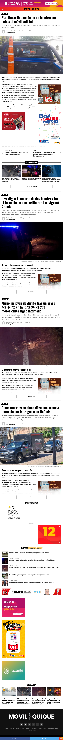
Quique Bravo (11, 32)
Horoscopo (34, 729)
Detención (21, 146)
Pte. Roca (42, 146)
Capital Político (20, 729)
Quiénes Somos (32, 731)
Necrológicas (42, 729)
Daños (16, 146)
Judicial (6, 729)
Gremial (12, 729)
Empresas (28, 729)
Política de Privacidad (53, 729)
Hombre (28, 146)
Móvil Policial (35, 146)
